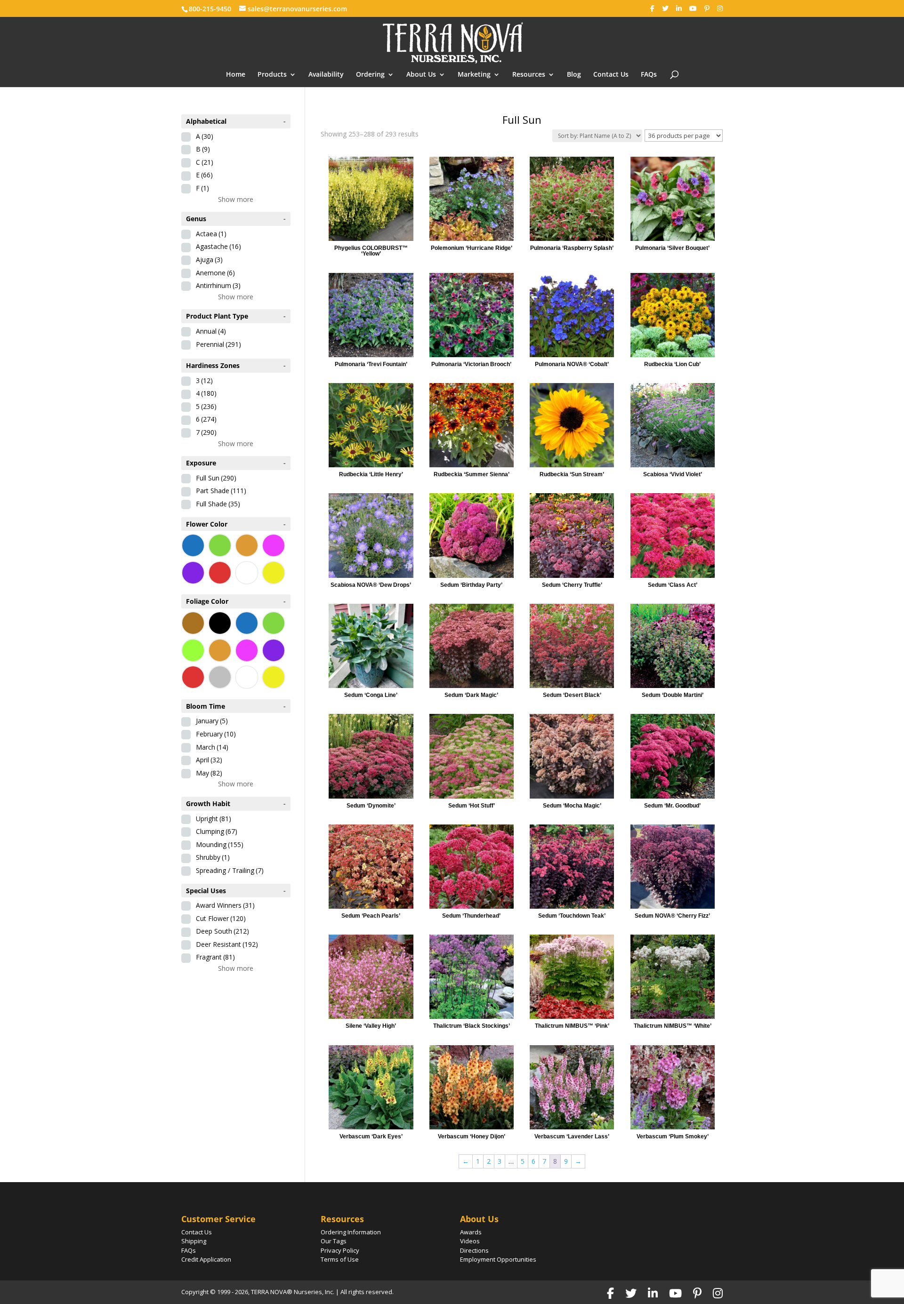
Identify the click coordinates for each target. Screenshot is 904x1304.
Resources (528, 75)
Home (235, 75)
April (209, 759)
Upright (213, 818)
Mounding (219, 844)
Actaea (211, 233)
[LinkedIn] (679, 8)
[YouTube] (693, 8)
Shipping (193, 1241)
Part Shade (221, 490)
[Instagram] (720, 8)
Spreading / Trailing (230, 870)
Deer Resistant (227, 944)
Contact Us (611, 75)
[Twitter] (665, 8)
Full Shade (218, 503)
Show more (235, 199)
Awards (471, 1232)
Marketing (474, 75)
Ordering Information (351, 1232)
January (212, 720)
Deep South (222, 931)
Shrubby (213, 857)
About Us (421, 75)
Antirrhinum (218, 285)
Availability (326, 75)
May (209, 772)
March (212, 747)
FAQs (649, 75)
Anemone (215, 272)
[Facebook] (652, 8)
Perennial (218, 344)
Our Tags (334, 1241)
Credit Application (206, 1259)
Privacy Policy (340, 1250)
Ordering (370, 75)
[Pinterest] (707, 8)
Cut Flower (221, 918)
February (216, 733)
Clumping (216, 831)
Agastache (218, 246)
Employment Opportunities (498, 1259)
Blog (574, 75)
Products (272, 75)
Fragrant (215, 956)
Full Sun (216, 477)
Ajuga (209, 259)
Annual (211, 331)
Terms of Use (340, 1259)
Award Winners (225, 905)
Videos (470, 1241)
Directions (474, 1250)
